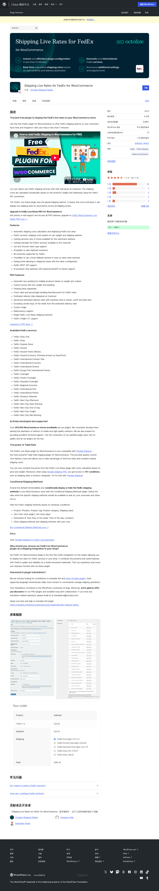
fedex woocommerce (140, 154)
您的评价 (111, 206)
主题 (40, 853)
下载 (145, 88)
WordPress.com (130, 849)
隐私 (11, 861)
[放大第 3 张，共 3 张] (97, 704)
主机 (11, 857)
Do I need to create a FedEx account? (27, 785)
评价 (24, 101)
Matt (126, 853)
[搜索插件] (36, 28)
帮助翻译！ (91, 20)
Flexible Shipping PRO (57, 472)
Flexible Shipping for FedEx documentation (34, 540)
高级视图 (111, 161)
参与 (96, 849)
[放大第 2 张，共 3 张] (97, 622)
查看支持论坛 (113, 233)
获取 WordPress (147, 4)
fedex (132, 149)
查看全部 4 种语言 (142, 143)
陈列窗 (40, 849)
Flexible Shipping (83, 451)
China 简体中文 (39, 875)
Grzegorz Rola (67, 817)
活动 (96, 853)
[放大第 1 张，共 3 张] (51, 622)
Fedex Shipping (142, 149)
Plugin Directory (16, 12)
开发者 (69, 857)
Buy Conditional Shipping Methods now (29, 527)
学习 (68, 849)
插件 (40, 857)
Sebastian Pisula (22, 823)
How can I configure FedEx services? (27, 793)
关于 (11, 849)
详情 (15, 101)
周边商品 (99, 861)
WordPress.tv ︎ (73, 861)
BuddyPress (129, 861)
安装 (34, 101)
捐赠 (97, 857)
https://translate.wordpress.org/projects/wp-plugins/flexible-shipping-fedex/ (44, 605)
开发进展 (46, 101)
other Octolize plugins (76, 578)
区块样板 (41, 861)
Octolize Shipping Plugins (41, 90)
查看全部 (145, 206)
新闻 (11, 853)
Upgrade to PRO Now (21, 324)
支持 (147, 101)
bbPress (127, 857)
